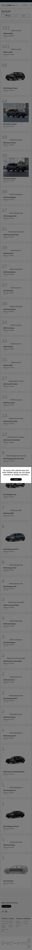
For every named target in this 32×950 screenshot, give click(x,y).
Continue (16, 479)
